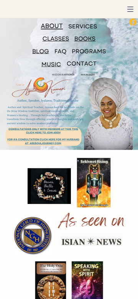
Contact (82, 64)
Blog (40, 51)
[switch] (130, 9)
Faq (60, 51)
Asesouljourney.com (45, 143)
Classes (56, 39)
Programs (89, 51)
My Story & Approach (63, 74)
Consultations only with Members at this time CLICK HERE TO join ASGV (43, 131)
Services (82, 26)
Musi (48, 64)
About (52, 25)
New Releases (88, 74)
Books (85, 39)
